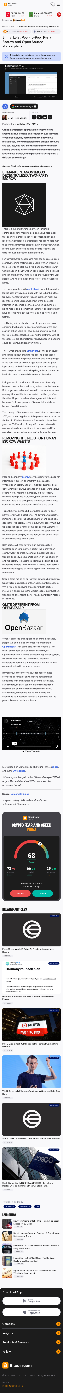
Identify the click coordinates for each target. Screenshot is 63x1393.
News (5, 26)
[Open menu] (58, 4)
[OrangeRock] (18, 20)
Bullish (43, 893)
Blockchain (13, 26)
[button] (35, 106)
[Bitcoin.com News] (10, 4)
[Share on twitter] (39, 117)
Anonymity (9, 1207)
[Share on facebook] (34, 117)
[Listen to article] (5, 106)
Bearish (20, 893)
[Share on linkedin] (50, 117)
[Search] (52, 4)
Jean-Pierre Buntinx (17, 118)
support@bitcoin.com (12, 1385)
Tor (37, 1207)
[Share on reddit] (44, 117)
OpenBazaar (25, 1207)
